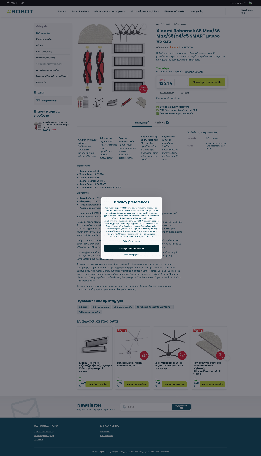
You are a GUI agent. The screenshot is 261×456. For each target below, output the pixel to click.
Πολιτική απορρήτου (131, 241)
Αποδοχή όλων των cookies (131, 248)
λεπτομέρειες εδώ (142, 226)
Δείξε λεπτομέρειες (131, 255)
